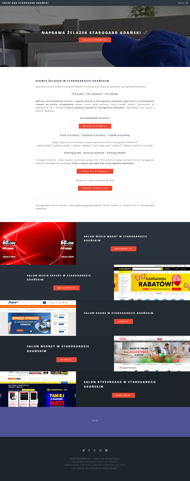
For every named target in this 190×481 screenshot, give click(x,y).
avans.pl (123, 321)
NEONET (87, 145)
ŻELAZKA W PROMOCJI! (95, 40)
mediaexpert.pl (66, 288)
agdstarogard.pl (80, 458)
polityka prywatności (107, 458)
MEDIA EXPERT (62, 145)
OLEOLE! (117, 145)
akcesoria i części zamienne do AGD (95, 180)
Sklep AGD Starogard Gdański (25, 3)
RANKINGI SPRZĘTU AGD (95, 188)
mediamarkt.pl (123, 249)
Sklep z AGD (58, 142)
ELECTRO (148, 145)
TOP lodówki (111, 94)
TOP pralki (78, 94)
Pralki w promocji (69, 135)
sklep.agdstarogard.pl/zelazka (85, 205)
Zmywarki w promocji (94, 135)
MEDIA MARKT (44, 145)
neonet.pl (66, 360)
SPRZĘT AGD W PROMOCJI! (95, 171)
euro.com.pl (123, 395)
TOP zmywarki (94, 94)
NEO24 (127, 145)
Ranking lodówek (116, 152)
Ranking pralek (72, 152)
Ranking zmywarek (94, 152)
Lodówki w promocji (119, 135)
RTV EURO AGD (102, 145)
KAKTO (137, 145)
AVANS (76, 145)
